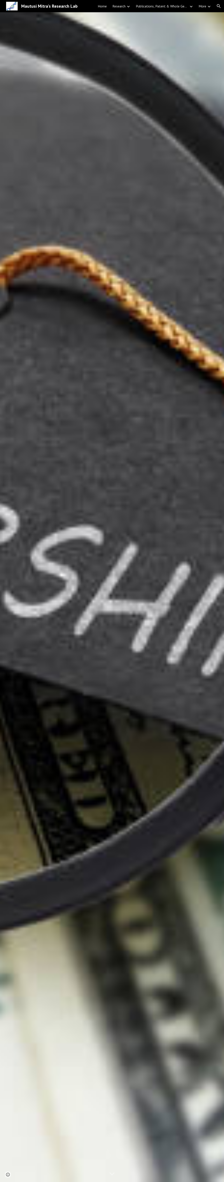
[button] (219, 6)
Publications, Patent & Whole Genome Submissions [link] (162, 6)
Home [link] (102, 6)
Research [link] (119, 6)
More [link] (202, 6)
